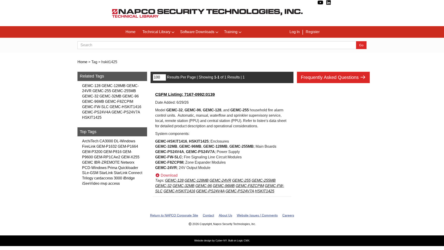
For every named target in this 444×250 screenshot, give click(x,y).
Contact (208, 215)
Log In (295, 32)
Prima (112, 168)
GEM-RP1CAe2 (107, 157)
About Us (225, 215)
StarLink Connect (128, 173)
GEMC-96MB (93, 101)
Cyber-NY (221, 240)
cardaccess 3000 (108, 178)
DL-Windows (124, 141)
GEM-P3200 (92, 152)
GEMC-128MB (114, 86)
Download (169, 175)
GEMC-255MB (124, 91)
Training (230, 32)
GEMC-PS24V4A (96, 112)
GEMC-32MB (110, 96)
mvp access (110, 183)
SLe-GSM (90, 173)
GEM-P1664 (128, 146)
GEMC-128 (91, 86)
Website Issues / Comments (257, 215)
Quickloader (128, 168)
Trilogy (87, 178)
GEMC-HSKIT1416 (125, 107)
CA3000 (106, 141)
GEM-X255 (130, 157)
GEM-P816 (112, 152)
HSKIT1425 (92, 117)
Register (313, 32)
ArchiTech (90, 141)
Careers (288, 215)
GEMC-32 (90, 96)
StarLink (106, 173)
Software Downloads (197, 32)
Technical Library (156, 32)
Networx (127, 162)
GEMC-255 (101, 91)
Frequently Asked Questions (330, 77)
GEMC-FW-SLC (95, 107)
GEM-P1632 (106, 146)
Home (131, 32)
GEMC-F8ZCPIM (119, 101)
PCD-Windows (94, 168)
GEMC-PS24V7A (125, 112)
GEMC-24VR (220, 180)
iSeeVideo (90, 183)
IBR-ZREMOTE (107, 162)
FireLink (89, 146)
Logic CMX (243, 240)
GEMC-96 (130, 96)
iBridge (129, 178)
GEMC (87, 162)
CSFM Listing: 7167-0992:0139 (185, 94)
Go (361, 45)
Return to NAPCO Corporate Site (174, 215)
